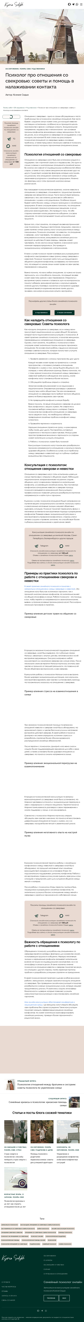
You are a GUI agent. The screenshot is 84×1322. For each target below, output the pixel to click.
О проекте (6, 1282)
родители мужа (35, 1244)
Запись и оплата (9, 1296)
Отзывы (5, 1291)
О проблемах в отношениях (56, 1274)
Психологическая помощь (10, 1240)
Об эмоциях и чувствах (15, 1147)
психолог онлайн (37, 1236)
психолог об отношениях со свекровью (14, 1236)
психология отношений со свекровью (14, 1244)
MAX (64, 1298)
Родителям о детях (44, 1150)
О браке (47, 1269)
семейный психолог (49, 1244)
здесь (71, 555)
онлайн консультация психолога (63, 1228)
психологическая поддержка (56, 1236)
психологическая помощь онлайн (33, 1240)
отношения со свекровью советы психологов (40, 1232)
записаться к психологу (9, 1224)
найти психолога (43, 1228)
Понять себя (25, 69)
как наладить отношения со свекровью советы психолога (40, 1224)
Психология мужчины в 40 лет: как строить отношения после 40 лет (15, 1204)
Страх (19, 1150)
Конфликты (62, 1147)
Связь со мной (8, 1300)
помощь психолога (65, 1232)
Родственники (38, 69)
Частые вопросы (9, 1287)
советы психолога (65, 1244)
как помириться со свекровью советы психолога (18, 1228)
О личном (48, 1260)
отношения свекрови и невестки (11, 1232)
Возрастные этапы (12, 1194)
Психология (52, 1240)
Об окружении (12, 69)
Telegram (51, 1298)
